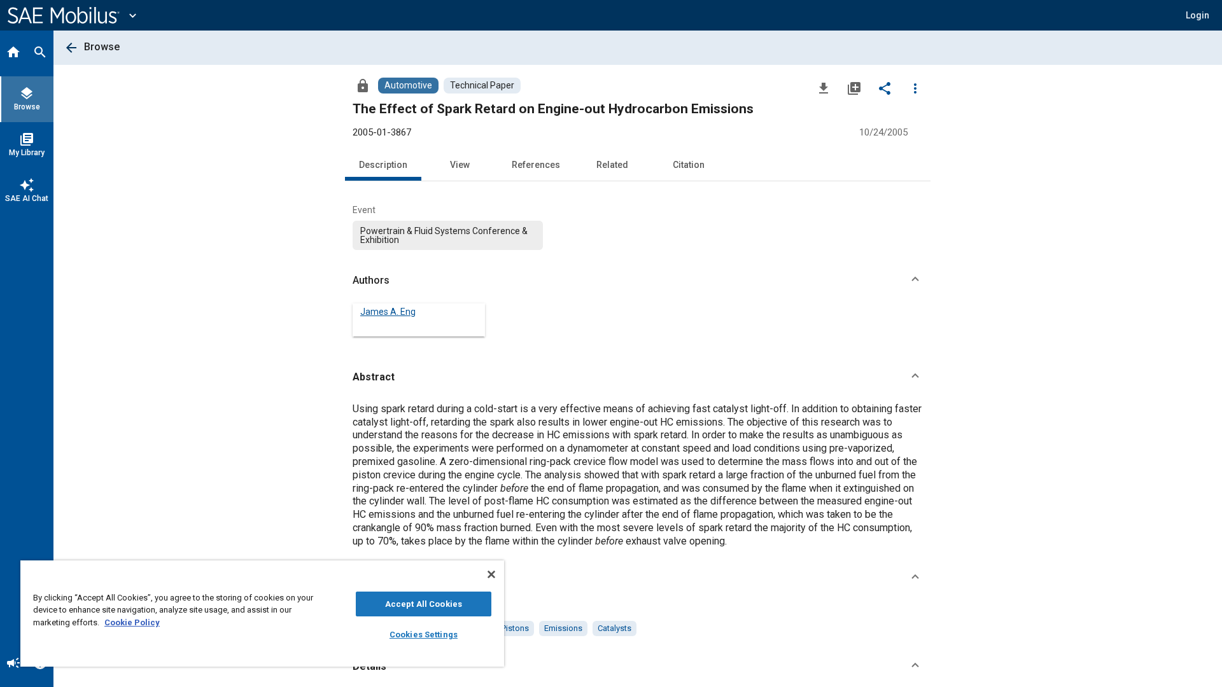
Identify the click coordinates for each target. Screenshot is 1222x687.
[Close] (491, 574)
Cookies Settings (424, 634)
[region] (262, 613)
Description (383, 165)
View (460, 165)
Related (612, 165)
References (536, 165)
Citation (689, 165)
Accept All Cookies (423, 604)
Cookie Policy (132, 622)
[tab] (13, 53)
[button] (637, 280)
